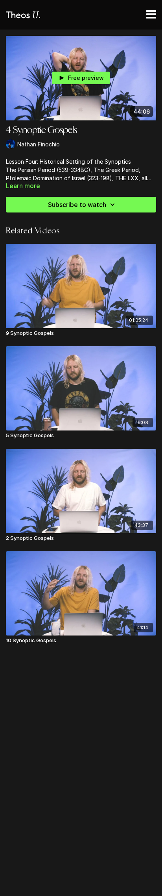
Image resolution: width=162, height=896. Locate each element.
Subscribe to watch (77, 205)
